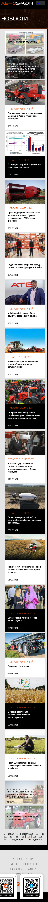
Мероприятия (24, 858)
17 (34, 836)
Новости (16, 869)
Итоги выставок (24, 863)
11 (43, 834)
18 (40, 836)
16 (29, 836)
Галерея (32, 869)
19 (5, 839)
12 (5, 836)
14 (17, 836)
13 (11, 836)
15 (23, 836)
